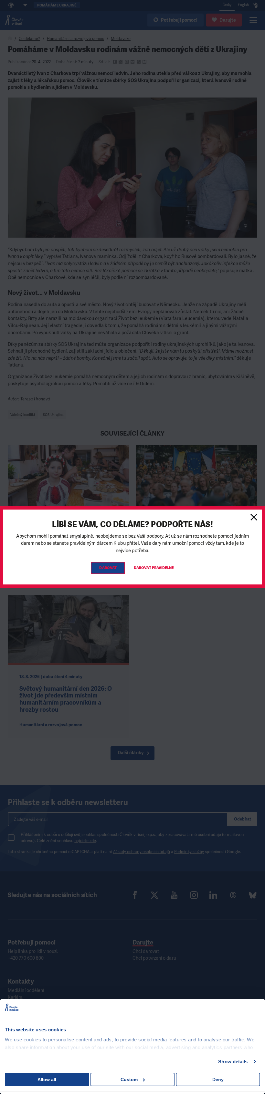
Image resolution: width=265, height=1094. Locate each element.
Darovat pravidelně (154, 567)
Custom (129, 1079)
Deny (218, 1079)
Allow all (46, 1079)
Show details (233, 1061)
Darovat (108, 567)
